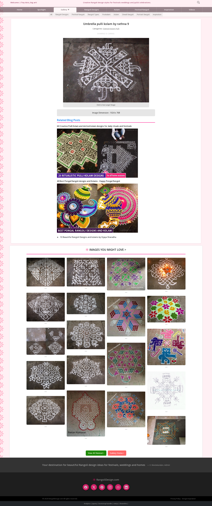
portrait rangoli (143, 14)
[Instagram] (110, 487)
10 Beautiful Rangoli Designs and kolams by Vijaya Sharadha (88, 237)
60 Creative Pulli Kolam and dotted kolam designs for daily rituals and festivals (94, 126)
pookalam (106, 14)
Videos (192, 9)
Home (19, 9)
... (46, 288)
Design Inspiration (189, 499)
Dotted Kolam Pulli (111, 28)
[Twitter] (94, 487)
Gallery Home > (117, 453)
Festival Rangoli (142, 9)
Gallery (64, 9)
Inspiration (169, 9)
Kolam (117, 9)
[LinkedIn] (126, 487)
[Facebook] (86, 487)
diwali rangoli (127, 14)
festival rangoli (78, 14)
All (51, 14)
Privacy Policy (176, 499)
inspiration (157, 14)
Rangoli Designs (91, 9)
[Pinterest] (102, 487)
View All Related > (96, 453)
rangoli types (93, 14)
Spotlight (41, 9)
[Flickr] (118, 487)
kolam (116, 14)
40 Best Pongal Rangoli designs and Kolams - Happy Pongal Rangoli (88, 181)
